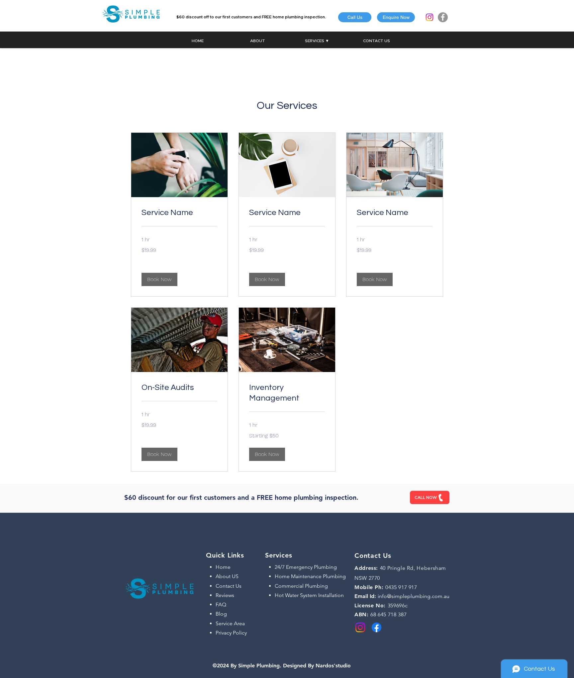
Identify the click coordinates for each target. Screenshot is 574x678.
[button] (396, 17)
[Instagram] (429, 17)
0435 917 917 (401, 587)
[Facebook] (443, 17)
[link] (179, 212)
